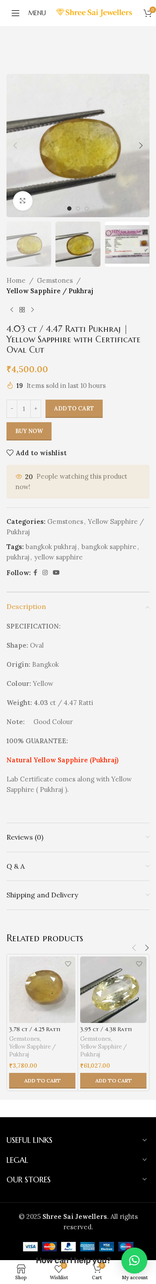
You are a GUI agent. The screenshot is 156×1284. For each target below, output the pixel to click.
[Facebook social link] (35, 573)
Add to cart (74, 408)
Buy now (29, 431)
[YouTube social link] (56, 573)
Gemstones (55, 280)
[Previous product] (11, 310)
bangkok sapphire (108, 547)
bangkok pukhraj (51, 547)
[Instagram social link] (45, 573)
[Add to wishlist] (67, 964)
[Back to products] (22, 310)
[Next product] (32, 310)
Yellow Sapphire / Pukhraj (49, 291)
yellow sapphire (58, 557)
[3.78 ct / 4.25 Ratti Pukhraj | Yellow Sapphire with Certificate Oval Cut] (42, 989)
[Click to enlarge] (22, 201)
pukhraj (17, 557)
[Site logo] (95, 12)
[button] (15, 145)
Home (16, 280)
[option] (69, 208)
